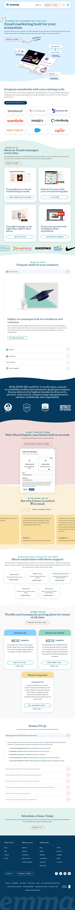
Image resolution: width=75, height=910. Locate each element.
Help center (43, 862)
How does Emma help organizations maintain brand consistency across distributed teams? (30, 787)
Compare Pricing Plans (36, 622)
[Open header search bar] (64, 5)
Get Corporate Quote (36, 705)
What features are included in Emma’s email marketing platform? (23, 769)
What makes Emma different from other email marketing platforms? (24, 775)
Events (58, 858)
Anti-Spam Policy (53, 886)
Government (12, 356)
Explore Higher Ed (17, 338)
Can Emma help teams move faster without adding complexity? (23, 781)
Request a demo (12, 39)
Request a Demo (24, 873)
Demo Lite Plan (19, 662)
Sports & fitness (10, 362)
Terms (38, 883)
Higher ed (24, 847)
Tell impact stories (22, 751)
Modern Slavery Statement (14, 886)
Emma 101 (59, 851)
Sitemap (7, 883)
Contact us (67, 819)
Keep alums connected (24, 754)
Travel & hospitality (14, 368)
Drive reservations (33, 748)
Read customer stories (41, 509)
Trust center (23, 883)
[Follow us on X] (60, 873)
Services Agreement (28, 886)
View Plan (19, 666)
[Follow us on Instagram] (64, 873)
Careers (59, 847)
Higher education (13, 271)
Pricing (6, 858)
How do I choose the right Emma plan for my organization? (21, 799)
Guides (42, 851)
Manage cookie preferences (32, 890)
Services (6, 855)
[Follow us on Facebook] (56, 873)
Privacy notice (31, 883)
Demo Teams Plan (54, 662)
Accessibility (14, 883)
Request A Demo (51, 5)
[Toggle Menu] (68, 5)
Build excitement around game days (39, 760)
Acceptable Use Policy (41, 886)
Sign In (38, 5)
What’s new (43, 865)
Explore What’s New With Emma (36, 444)
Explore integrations (15, 102)
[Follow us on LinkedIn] (69, 873)
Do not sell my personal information (50, 883)
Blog (41, 847)
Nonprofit (11, 349)
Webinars (42, 855)
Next (28, 509)
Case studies (43, 858)
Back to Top (64, 886)
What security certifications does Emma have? (18, 793)
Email (5, 847)
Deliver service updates (30, 757)
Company (59, 855)
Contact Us (36, 827)
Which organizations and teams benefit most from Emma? (21, 735)
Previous (22, 509)
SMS (5, 851)
